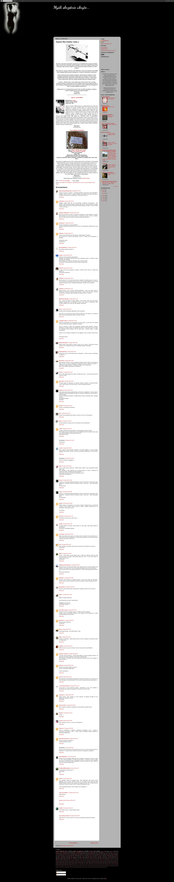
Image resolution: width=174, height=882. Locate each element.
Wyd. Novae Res (90, 855)
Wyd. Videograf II (99, 856)
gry (94, 867)
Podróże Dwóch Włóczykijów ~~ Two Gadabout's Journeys (109, 151)
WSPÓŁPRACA (104, 48)
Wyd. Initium (108, 863)
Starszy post (94, 843)
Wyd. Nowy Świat (68, 864)
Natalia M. (61, 577)
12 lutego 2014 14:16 (66, 421)
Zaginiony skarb (111, 106)
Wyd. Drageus (65, 863)
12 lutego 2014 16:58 (66, 466)
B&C (103, 141)
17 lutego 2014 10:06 (68, 694)
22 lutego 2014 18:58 (68, 728)
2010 (103, 200)
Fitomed (74, 864)
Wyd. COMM (59, 863)
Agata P (61, 503)
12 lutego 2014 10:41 (67, 255)
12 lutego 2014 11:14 (68, 288)
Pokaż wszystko (115, 186)
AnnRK (60, 808)
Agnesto (61, 390)
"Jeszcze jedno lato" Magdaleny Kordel (112, 134)
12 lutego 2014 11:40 (72, 320)
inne (76, 856)
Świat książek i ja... (106, 132)
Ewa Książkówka (63, 247)
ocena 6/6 (98, 852)
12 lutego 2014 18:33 (66, 544)
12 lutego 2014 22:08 (68, 577)
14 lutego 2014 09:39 (72, 653)
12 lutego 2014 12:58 (68, 360)
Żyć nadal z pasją (63, 610)
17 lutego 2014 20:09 (70, 705)
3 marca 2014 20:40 (71, 756)
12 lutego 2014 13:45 (68, 390)
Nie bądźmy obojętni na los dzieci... (108, 50)
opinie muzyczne (103, 867)
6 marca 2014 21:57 (74, 768)
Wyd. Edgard (94, 860)
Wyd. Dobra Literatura (70, 860)
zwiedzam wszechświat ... (108, 172)
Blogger (105, 878)
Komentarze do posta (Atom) (67, 845)
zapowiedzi (88, 860)
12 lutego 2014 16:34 (67, 448)
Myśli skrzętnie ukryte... (71, 7)
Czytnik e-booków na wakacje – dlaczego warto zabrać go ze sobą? (112, 166)
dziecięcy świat (89, 852)
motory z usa (62, 800)
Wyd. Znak (70, 854)
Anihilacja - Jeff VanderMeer (111, 116)
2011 (103, 198)
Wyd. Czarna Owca (109, 854)
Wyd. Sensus (82, 867)
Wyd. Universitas (72, 859)
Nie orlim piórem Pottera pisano (109, 181)
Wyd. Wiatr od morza (91, 864)
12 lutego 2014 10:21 (69, 223)
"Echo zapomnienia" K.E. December (112, 98)
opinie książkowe (88, 182)
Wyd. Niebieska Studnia (99, 865)
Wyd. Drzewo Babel (95, 863)
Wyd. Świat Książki (78, 852)
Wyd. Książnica (115, 855)
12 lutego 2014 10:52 (68, 278)
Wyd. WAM (74, 855)
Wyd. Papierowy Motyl (102, 859)
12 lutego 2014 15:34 (66, 428)
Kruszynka (61, 223)
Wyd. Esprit (63, 859)
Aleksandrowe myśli (63, 738)
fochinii (61, 372)
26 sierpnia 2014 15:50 (75, 815)
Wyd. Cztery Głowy (65, 865)
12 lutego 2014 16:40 (69, 458)
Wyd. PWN (111, 865)
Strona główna (73, 843)
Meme (60, 421)
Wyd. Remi (85, 864)
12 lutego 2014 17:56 (67, 523)
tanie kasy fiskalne (63, 792)
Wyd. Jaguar (82, 856)
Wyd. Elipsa (72, 863)
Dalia (60, 629)
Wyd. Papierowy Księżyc (92, 858)
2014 (103, 189)
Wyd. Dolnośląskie (62, 856)
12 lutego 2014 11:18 (73, 298)
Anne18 (61, 405)
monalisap (61, 534)
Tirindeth (61, 288)
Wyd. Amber (100, 854)
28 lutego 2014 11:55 (73, 738)
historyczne (93, 859)
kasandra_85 (105, 40)
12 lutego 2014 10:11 (76, 190)
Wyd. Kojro (87, 859)
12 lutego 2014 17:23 (68, 516)
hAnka (60, 778)
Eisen (60, 309)
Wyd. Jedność (111, 858)
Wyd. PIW (106, 865)
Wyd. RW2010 (76, 867)
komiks (98, 867)
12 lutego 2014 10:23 (71, 247)
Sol (60, 768)
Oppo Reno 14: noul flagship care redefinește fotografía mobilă (109, 183)
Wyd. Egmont (102, 858)
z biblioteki (106, 864)
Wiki (60, 637)
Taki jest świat (62, 705)
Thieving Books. (106, 96)
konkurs (115, 859)
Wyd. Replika (63, 854)
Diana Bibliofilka (63, 756)
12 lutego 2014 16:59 (67, 503)
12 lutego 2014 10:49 (67, 268)
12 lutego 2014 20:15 (75, 565)
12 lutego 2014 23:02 (69, 586)
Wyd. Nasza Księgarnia (90, 865)
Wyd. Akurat (113, 860)
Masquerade (62, 586)
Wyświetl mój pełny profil (106, 43)
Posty (58, 872)
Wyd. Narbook (82, 865)
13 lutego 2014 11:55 (66, 637)
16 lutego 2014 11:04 (74, 685)
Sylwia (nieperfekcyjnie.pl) (65, 190)
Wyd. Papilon (116, 865)
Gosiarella (104, 163)
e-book (92, 867)
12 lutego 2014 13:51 (67, 405)
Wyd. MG (82, 858)
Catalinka (61, 278)
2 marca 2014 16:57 (69, 747)
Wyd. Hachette (108, 856)
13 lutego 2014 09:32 (69, 620)
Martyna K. (61, 620)
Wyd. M (77, 860)
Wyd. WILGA (105, 852)
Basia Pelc (61, 360)
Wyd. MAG (107, 855)
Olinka (60, 594)
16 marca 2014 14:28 (67, 778)
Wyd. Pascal (59, 867)
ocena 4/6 (84, 854)
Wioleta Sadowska (63, 342)
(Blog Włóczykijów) (65, 768)
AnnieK (60, 523)
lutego (103, 191)
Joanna (61, 720)
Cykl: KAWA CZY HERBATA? (66, 182)
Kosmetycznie (116, 864)
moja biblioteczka (76, 182)
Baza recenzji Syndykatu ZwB (63, 852)
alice (60, 544)
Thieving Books (62, 351)
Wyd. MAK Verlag (60, 864)
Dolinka (61, 712)
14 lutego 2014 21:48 (68, 665)
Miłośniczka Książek (63, 298)
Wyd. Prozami (80, 859)
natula (60, 676)
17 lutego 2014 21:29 (67, 712)
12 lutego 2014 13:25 (68, 381)
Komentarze (60, 874)
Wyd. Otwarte (99, 855)
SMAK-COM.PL (86, 178)
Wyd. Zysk (87, 867)
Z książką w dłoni (63, 320)
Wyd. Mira (70, 856)
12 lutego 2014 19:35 (66, 553)
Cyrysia (61, 255)
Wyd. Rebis (77, 854)
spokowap (61, 201)
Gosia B (61, 268)
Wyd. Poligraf (64, 867)
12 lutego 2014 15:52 (69, 440)
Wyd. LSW (77, 865)
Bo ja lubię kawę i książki (108, 123)
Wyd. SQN (88, 863)
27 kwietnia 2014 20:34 (68, 808)
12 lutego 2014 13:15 (67, 372)
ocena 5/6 (82, 182)
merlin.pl (107, 860)
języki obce (110, 859)
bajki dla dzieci (92, 854)
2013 (103, 195)
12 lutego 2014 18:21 (68, 534)
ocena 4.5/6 (112, 851)
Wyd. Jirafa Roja (115, 863)
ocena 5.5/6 (103, 851)
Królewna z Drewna (63, 653)
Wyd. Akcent (59, 865)
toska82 (61, 646)
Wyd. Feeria (78, 863)
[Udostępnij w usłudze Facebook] (77, 180)
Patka (60, 466)
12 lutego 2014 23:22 (67, 594)
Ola (60, 413)
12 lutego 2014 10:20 (74, 212)
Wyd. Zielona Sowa (100, 864)
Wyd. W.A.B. (82, 855)
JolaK (60, 428)
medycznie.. (58, 860)
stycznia (104, 193)
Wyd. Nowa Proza (101, 860)
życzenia (110, 864)
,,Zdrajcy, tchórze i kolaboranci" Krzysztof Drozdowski (112, 143)
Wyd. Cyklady (79, 864)
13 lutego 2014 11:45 (66, 629)
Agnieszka (61, 381)
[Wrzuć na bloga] (74, 180)
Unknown (61, 233)
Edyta (60, 553)
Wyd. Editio (103, 863)
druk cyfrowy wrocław (64, 815)
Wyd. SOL (83, 863)
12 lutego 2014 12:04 (72, 342)
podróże (63, 860)
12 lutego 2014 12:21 (71, 351)
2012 (103, 197)
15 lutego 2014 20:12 (67, 676)
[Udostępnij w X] (75, 180)
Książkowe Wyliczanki (64, 212)
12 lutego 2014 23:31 (72, 610)
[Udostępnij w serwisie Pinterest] (78, 180)
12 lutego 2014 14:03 (65, 413)
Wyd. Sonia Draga (66, 855)
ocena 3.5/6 (82, 860)
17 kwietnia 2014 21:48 (73, 792)
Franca (60, 480)
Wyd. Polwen (70, 867)
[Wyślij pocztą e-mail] (73, 180)
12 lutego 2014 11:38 (66, 309)
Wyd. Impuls (60, 858)
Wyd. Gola (72, 865)
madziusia (61, 694)
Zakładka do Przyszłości (64, 565)
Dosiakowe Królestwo (107, 114)
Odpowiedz (61, 197)
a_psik (60, 448)
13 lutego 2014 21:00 (67, 646)
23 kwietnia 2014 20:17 (70, 800)
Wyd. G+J (116, 856)
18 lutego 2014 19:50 (67, 720)
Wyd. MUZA (90, 856)
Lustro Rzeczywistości (64, 685)
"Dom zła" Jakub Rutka (112, 124)
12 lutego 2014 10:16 (68, 201)
